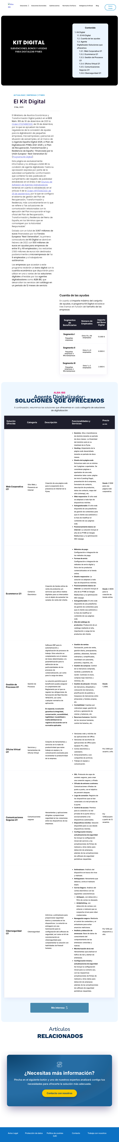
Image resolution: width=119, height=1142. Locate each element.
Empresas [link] (32, 95)
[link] (12, 5)
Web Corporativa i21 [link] (90, 51)
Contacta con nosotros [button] (59, 1093)
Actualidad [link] (19, 95)
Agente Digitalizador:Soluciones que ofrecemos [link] (89, 44)
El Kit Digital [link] (84, 35)
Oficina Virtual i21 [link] (89, 63)
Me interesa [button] (58, 1007)
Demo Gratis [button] (110, 7)
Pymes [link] (41, 95)
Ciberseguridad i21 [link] (90, 73)
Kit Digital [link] (80, 32)
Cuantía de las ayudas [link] (88, 38)
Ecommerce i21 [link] (88, 54)
